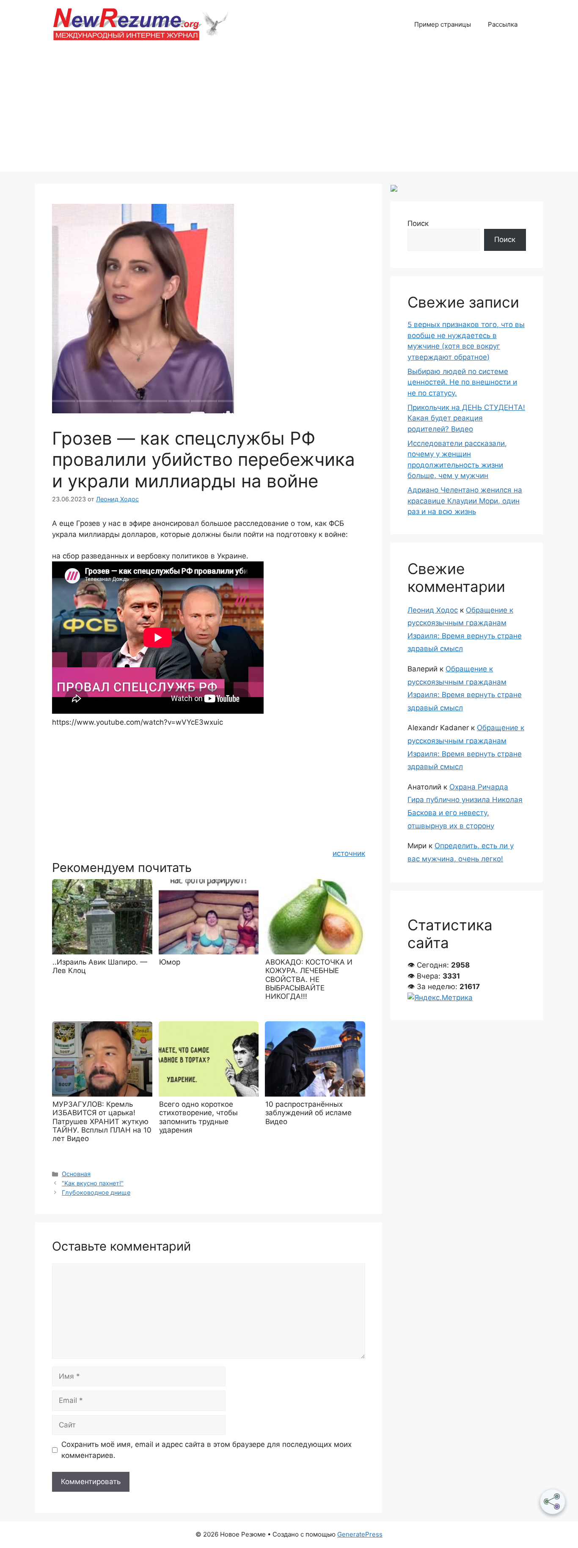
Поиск (418, 223)
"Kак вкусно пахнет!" (93, 1183)
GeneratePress (360, 1534)
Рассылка (502, 24)
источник (349, 853)
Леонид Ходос (432, 610)
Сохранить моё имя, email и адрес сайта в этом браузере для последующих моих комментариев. (206, 1450)
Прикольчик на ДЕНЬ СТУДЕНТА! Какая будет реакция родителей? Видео (466, 418)
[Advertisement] (289, 112)
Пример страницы (442, 24)
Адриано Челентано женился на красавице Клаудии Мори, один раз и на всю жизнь (464, 501)
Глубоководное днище (96, 1192)
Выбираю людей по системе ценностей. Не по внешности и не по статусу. (462, 382)
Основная (76, 1173)
